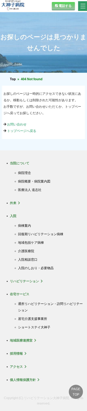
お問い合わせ (17, 124)
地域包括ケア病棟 (31, 242)
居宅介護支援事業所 (32, 318)
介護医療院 (26, 251)
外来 (13, 203)
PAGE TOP (75, 391)
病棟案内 (24, 225)
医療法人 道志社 (29, 190)
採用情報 (16, 353)
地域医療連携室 (21, 340)
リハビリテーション (24, 281)
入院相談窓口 (27, 259)
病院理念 (24, 173)
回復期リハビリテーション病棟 (40, 234)
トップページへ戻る (21, 131)
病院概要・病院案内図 (34, 181)
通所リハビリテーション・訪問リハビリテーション (50, 307)
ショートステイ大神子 (34, 327)
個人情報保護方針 (23, 379)
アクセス (16, 366)
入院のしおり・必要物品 (36, 268)
